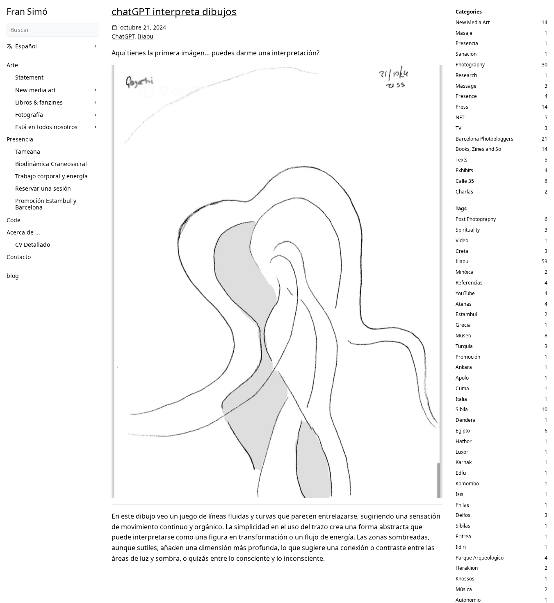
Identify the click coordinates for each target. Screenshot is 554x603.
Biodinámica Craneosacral (51, 164)
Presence (466, 96)
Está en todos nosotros (46, 127)
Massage (466, 85)
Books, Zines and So (478, 149)
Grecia (463, 324)
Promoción (468, 356)
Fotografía (29, 114)
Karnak (464, 462)
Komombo (467, 483)
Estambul (466, 314)
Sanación (466, 53)
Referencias (469, 282)
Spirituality (468, 229)
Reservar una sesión (43, 188)
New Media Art (473, 22)
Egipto (463, 430)
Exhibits (464, 170)
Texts (461, 159)
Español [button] (26, 46)
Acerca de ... (23, 232)
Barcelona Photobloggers (484, 138)
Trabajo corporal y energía (51, 176)
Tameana (27, 151)
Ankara (464, 367)
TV (458, 128)
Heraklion (467, 567)
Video (462, 240)
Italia (461, 399)
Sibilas (463, 525)
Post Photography (476, 219)
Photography (470, 64)
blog (13, 276)
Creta (462, 251)
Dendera (466, 419)
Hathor (464, 441)
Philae (463, 504)
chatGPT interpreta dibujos (174, 11)
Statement (29, 77)
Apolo (462, 377)
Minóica (465, 272)
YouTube (465, 293)
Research (466, 75)
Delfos (463, 515)
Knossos (465, 578)
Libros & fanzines (39, 102)
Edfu (461, 472)
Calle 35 (465, 180)
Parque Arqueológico (480, 557)
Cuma (462, 388)
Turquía (464, 346)
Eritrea (463, 536)
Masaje (464, 33)
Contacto (19, 257)
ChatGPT (123, 36)
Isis (459, 494)
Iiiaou (145, 36)
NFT (460, 117)
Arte (12, 65)
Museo (463, 335)
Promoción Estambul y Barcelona (45, 204)
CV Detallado (32, 244)
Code (14, 220)
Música (464, 589)
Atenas (464, 303)
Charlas (464, 191)
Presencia (20, 139)
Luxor (462, 451)
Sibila (462, 409)
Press (462, 106)
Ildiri (461, 547)
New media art (35, 90)
